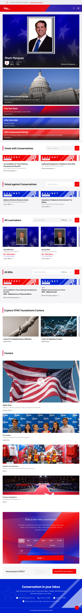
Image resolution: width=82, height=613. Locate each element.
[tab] (21, 541)
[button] (74, 8)
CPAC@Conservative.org (12, 499)
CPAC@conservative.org (27, 468)
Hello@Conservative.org (26, 598)
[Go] (77, 608)
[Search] (77, 148)
